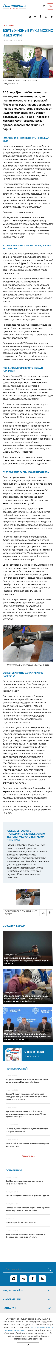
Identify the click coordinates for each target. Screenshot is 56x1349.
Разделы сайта (13, 1290)
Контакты (9, 1308)
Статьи (11, 25)
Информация (12, 1299)
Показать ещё (28, 1156)
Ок (28, 1344)
